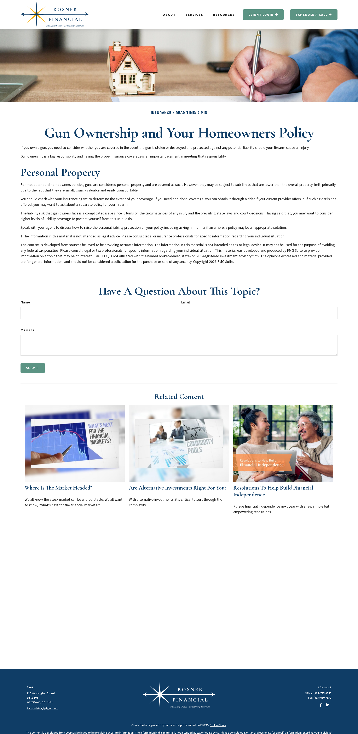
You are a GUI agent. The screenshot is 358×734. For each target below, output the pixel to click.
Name (25, 302)
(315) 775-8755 (322, 693)
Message (27, 330)
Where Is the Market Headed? (58, 487)
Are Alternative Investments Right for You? (177, 487)
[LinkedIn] (327, 705)
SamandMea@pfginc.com (42, 708)
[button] (169, 14)
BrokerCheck (218, 725)
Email (185, 302)
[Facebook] (320, 705)
